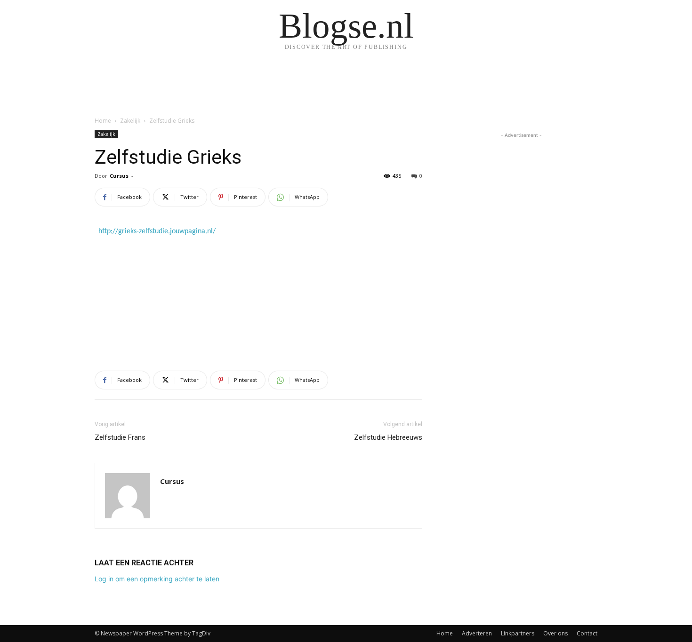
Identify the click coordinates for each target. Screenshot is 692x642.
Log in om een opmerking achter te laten (157, 579)
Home (103, 121)
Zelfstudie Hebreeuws (388, 437)
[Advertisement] (258, 312)
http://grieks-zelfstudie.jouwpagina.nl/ (157, 231)
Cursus (119, 175)
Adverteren (477, 633)
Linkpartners (517, 633)
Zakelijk (130, 121)
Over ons (555, 633)
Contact (587, 633)
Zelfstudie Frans (120, 437)
